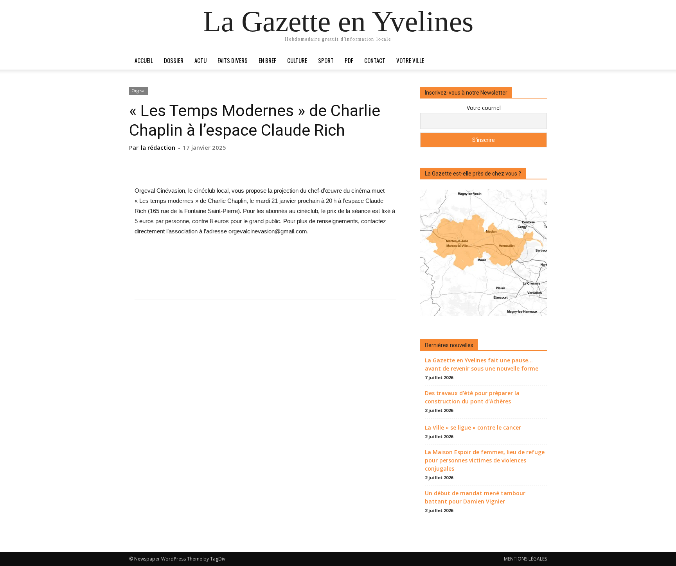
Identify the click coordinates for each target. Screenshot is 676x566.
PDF (349, 60)
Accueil (144, 60)
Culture (297, 60)
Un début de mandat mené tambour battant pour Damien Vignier (475, 497)
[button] (537, 60)
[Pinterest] (265, 163)
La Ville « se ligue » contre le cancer (473, 427)
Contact (374, 60)
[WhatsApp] (283, 163)
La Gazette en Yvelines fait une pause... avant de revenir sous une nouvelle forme (481, 364)
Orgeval (138, 90)
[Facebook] (229, 163)
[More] (301, 163)
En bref (267, 60)
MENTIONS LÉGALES (525, 558)
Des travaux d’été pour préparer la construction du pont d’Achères (472, 397)
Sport (326, 60)
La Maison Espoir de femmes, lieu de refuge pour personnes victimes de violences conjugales (485, 460)
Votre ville (410, 60)
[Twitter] (247, 163)
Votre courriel (484, 107)
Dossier (173, 60)
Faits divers (233, 60)
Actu (200, 60)
